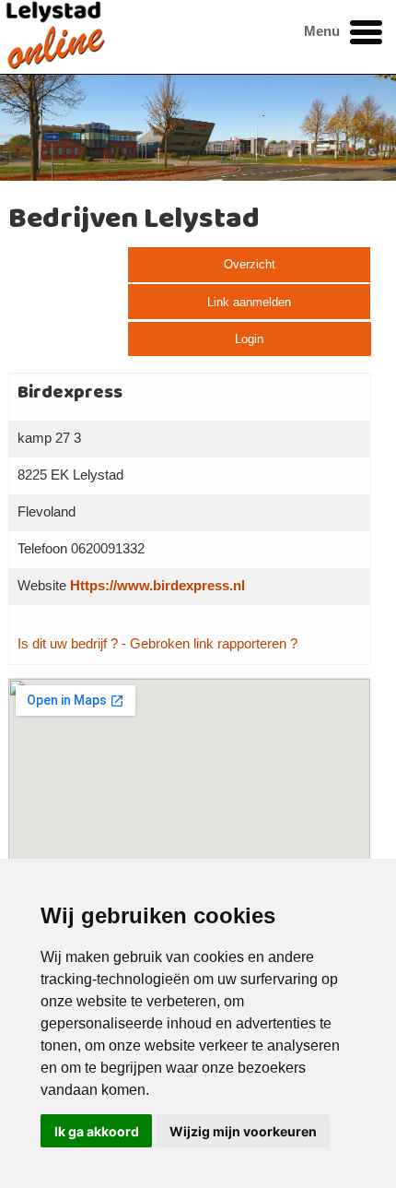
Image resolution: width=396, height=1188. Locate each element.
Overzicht (249, 264)
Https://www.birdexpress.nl (157, 585)
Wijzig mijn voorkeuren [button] (243, 1131)
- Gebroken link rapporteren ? (209, 643)
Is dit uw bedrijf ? (67, 643)
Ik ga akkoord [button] (96, 1131)
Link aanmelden (249, 302)
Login (249, 339)
